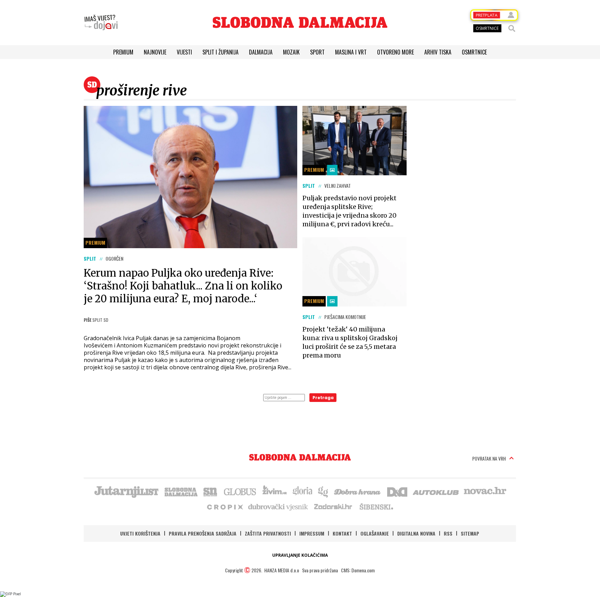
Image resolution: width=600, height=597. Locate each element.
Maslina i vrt (351, 52)
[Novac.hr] (485, 491)
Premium (123, 52)
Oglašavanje (374, 533)
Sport (317, 52)
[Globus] (240, 491)
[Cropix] (224, 506)
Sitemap (470, 533)
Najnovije (155, 52)
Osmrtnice (474, 52)
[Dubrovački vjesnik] (278, 506)
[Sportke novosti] (210, 491)
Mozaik (291, 52)
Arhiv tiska (437, 52)
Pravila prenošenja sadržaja (202, 533)
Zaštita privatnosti (268, 533)
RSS (448, 533)
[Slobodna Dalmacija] (300, 22)
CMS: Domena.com (358, 570)
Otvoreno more (395, 52)
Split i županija (220, 52)
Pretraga (323, 398)
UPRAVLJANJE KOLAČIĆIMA (300, 555)
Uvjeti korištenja (140, 533)
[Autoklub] (436, 491)
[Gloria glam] (323, 491)
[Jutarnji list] (126, 491)
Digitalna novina (416, 533)
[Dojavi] (101, 22)
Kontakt (342, 533)
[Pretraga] (512, 28)
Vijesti (184, 52)
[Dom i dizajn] (397, 491)
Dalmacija (261, 52)
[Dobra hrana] (358, 491)
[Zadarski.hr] (333, 506)
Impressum (311, 533)
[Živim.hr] (274, 491)
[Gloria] (302, 491)
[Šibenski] (376, 506)
